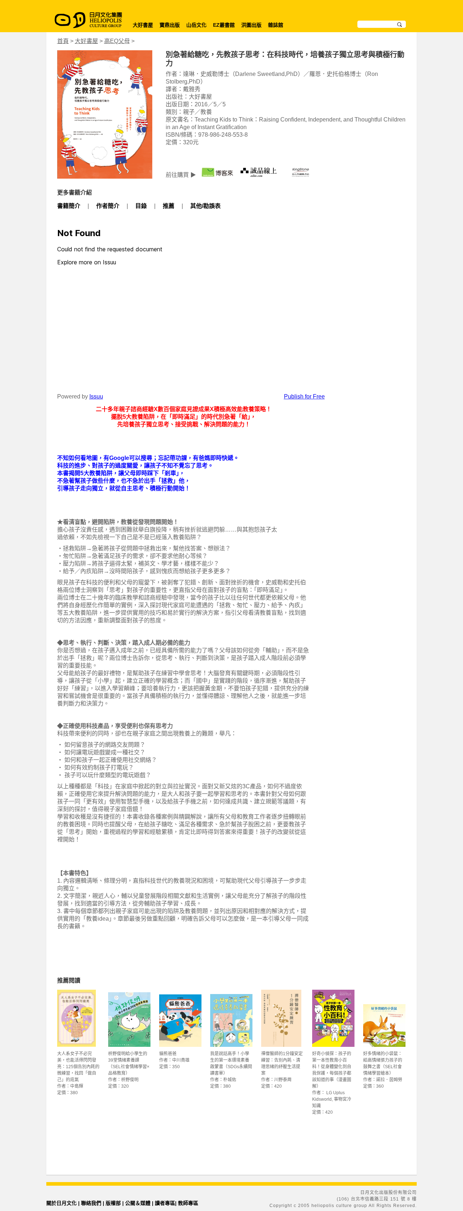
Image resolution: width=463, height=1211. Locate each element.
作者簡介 (107, 206)
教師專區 (188, 1203)
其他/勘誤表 (205, 206)
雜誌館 (275, 25)
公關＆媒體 (137, 1203)
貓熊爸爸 (168, 1053)
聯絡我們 (91, 1203)
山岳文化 (196, 25)
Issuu (96, 396)
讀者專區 (165, 1203)
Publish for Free (304, 396)
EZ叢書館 (224, 25)
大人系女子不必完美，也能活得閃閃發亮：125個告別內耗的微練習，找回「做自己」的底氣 (78, 1066)
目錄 (141, 206)
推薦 (168, 206)
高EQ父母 (117, 41)
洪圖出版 (251, 25)
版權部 (113, 1203)
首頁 (63, 41)
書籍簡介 (68, 206)
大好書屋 (143, 25)
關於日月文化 (61, 1203)
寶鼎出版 (170, 25)
